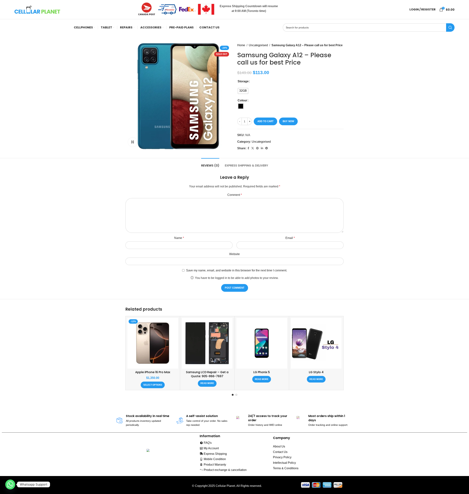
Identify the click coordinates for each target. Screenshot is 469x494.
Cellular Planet (225, 485)
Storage (243, 81)
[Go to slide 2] (236, 395)
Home (241, 45)
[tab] (210, 163)
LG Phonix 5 (261, 372)
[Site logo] (37, 9)
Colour (242, 100)
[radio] (243, 91)
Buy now (288, 121)
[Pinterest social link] (257, 148)
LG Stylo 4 (316, 372)
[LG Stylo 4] (316, 343)
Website (234, 254)
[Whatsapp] (10, 484)
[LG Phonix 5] (261, 343)
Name (179, 237)
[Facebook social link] (248, 148)
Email (290, 237)
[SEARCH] (450, 27)
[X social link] (252, 148)
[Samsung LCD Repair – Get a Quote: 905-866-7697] (207, 343)
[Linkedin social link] (262, 148)
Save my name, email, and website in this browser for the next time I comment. (236, 270)
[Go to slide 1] (233, 395)
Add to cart (265, 121)
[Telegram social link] (266, 148)
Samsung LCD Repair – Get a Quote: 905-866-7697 (207, 374)
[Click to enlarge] (132, 142)
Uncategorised (258, 45)
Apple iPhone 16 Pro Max (152, 372)
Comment (234, 194)
